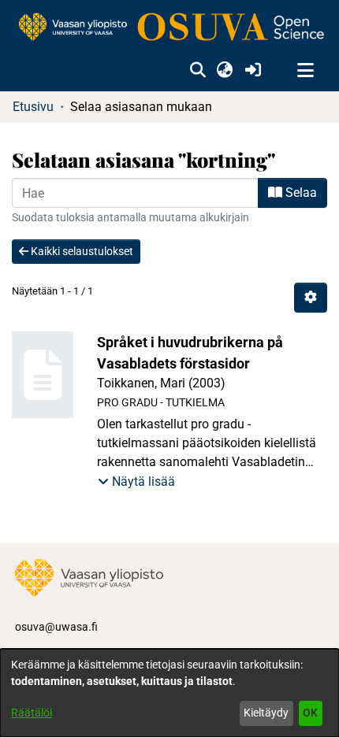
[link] (169, 28)
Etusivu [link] (33, 106)
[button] (197, 70)
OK (310, 712)
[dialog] (169, 693)
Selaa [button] (299, 192)
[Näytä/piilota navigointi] (305, 71)
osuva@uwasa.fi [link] (56, 626)
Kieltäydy (266, 712)
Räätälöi (31, 712)
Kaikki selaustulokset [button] (80, 251)
